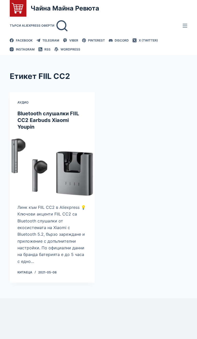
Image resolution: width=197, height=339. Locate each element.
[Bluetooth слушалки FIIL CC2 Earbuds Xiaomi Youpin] (52, 167)
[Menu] (185, 25)
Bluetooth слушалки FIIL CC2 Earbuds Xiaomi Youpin (48, 120)
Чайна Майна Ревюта (65, 8)
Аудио (22, 102)
